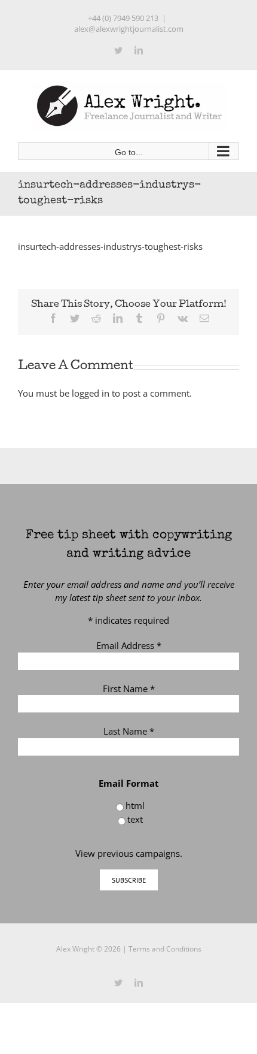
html (135, 805)
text (135, 819)
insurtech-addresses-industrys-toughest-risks (110, 246)
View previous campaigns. (128, 853)
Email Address (128, 645)
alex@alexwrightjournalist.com (128, 28)
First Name (129, 688)
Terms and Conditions (164, 949)
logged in (90, 393)
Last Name (128, 731)
